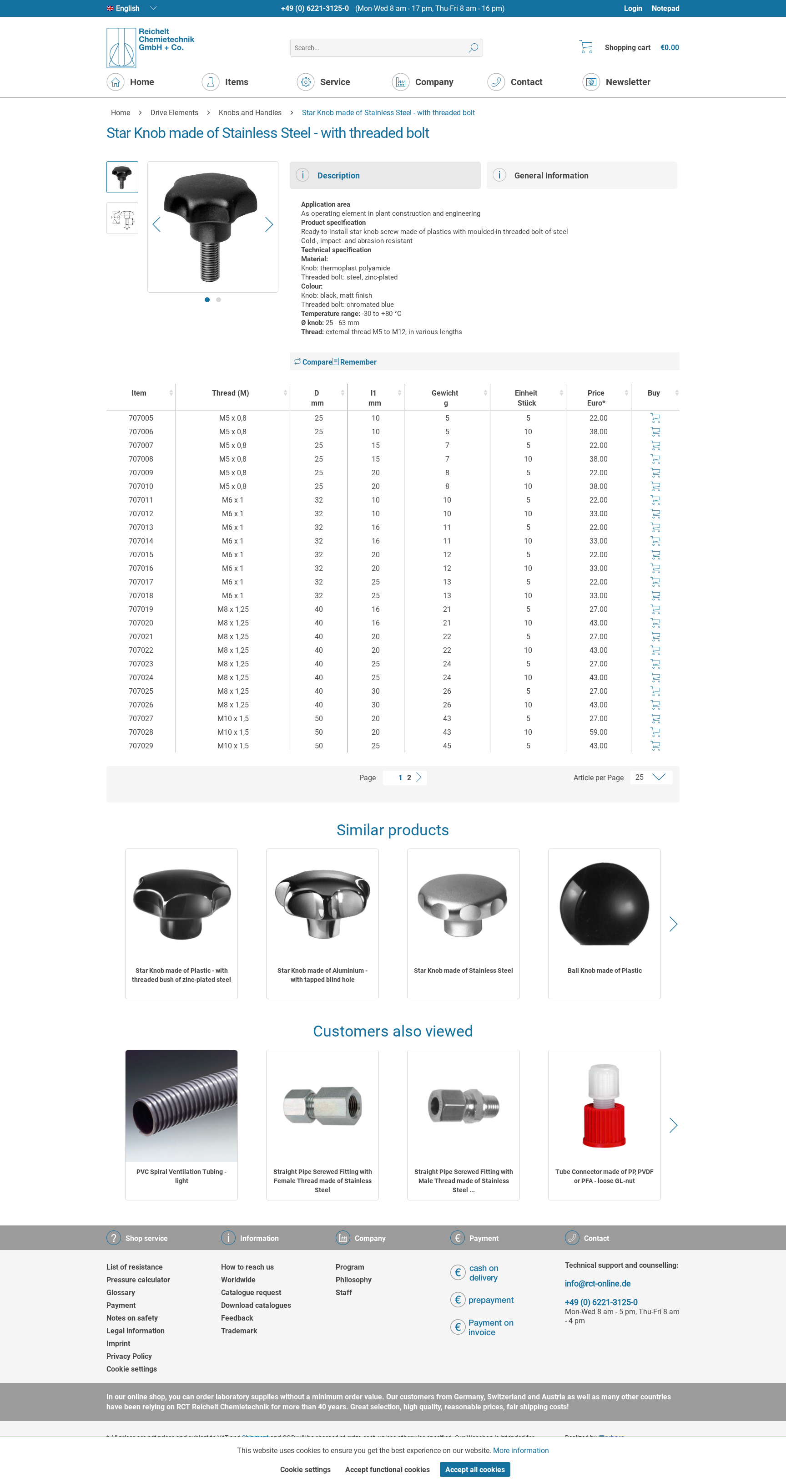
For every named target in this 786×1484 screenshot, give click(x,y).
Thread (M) (230, 393)
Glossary (120, 1292)
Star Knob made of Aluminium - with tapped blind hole (322, 975)
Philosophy (354, 1280)
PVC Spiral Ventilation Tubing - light (181, 1176)
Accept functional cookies (387, 1469)
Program (350, 1267)
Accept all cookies (475, 1469)
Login (633, 8)
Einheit (526, 398)
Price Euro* (596, 398)
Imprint (118, 1343)
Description (338, 175)
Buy (654, 393)
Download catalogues (256, 1305)
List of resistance (134, 1267)
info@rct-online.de (598, 1283)
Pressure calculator (138, 1280)
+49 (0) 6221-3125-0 (315, 8)
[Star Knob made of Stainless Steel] (463, 905)
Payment (121, 1305)
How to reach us (247, 1267)
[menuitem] (637, 8)
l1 (374, 398)
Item (138, 393)
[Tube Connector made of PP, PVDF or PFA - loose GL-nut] (604, 1106)
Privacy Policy (129, 1356)
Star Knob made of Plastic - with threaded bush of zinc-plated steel (181, 975)
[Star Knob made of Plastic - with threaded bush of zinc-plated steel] (181, 905)
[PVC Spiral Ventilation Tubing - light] (181, 1106)
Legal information (135, 1330)
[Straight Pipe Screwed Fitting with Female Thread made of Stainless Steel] (322, 1106)
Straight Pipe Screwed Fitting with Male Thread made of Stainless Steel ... (463, 1181)
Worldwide (238, 1280)
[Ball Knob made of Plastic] (604, 905)
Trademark (239, 1330)
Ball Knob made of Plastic (605, 970)
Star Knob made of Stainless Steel (463, 970)
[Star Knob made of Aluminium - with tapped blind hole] (322, 905)
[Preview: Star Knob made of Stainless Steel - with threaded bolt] (122, 177)
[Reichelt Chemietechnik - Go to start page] (150, 48)
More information (521, 1450)
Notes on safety (132, 1318)
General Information (551, 175)
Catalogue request (251, 1292)
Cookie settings (131, 1369)
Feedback (237, 1318)
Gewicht (445, 398)
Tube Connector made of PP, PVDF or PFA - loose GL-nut (604, 1176)
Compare (317, 362)
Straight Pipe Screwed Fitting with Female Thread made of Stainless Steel (322, 1181)
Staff (344, 1292)
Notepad (666, 8)
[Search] (473, 48)
